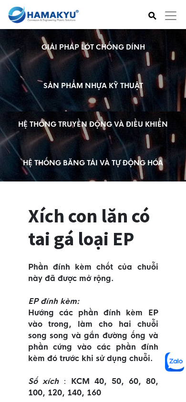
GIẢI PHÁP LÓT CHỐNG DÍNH (93, 47)
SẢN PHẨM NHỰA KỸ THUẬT (93, 85)
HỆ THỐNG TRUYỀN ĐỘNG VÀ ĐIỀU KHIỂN (93, 124)
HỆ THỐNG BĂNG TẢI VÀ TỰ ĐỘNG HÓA (93, 163)
